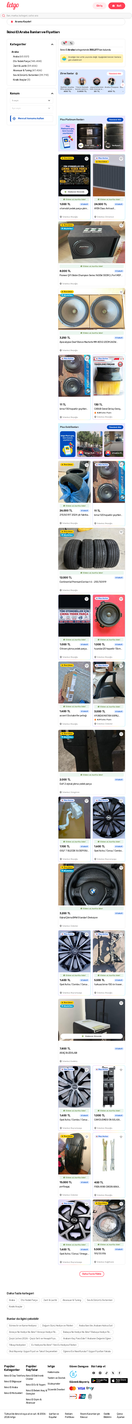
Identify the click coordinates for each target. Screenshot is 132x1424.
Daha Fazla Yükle (91, 1274)
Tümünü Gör (115, 73)
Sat (119, 5)
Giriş (99, 5)
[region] (91, 84)
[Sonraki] (123, 85)
